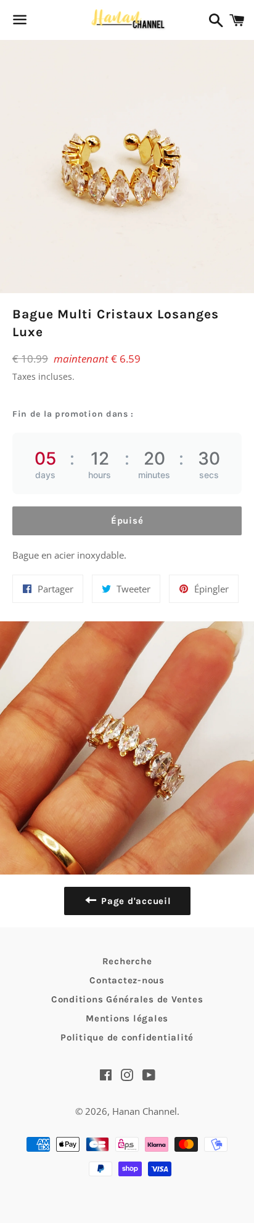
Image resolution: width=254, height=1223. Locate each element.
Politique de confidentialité (127, 1037)
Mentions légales (127, 1018)
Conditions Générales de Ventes (127, 999)
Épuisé (127, 520)
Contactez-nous (127, 980)
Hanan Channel (144, 1111)
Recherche (127, 961)
